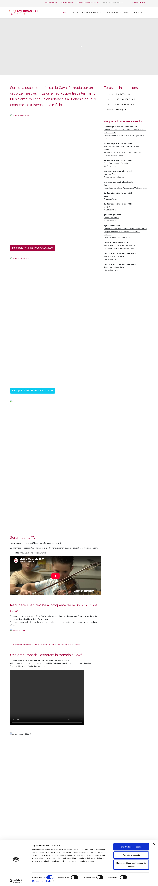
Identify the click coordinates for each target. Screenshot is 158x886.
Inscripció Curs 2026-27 (92, 12)
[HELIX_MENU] (147, 12)
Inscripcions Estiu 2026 (117, 12)
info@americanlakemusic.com (88, 2)
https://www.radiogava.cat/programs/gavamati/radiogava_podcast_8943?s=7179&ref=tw (45, 644)
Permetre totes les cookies (131, 847)
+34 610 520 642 (67, 2)
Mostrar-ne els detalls (41, 881)
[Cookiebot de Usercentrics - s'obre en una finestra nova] (16, 881)
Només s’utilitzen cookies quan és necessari (131, 864)
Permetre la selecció (131, 855)
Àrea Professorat (138, 2)
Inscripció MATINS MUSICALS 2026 (32, 247)
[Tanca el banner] (154, 844)
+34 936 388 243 (51, 2)
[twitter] (14, 2)
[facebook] (11, 2)
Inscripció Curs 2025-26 (116, 110)
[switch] (74, 877)
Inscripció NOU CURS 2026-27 (118, 94)
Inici (65, 12)
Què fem (74, 12)
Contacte (137, 12)
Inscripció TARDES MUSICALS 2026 (32, 390)
